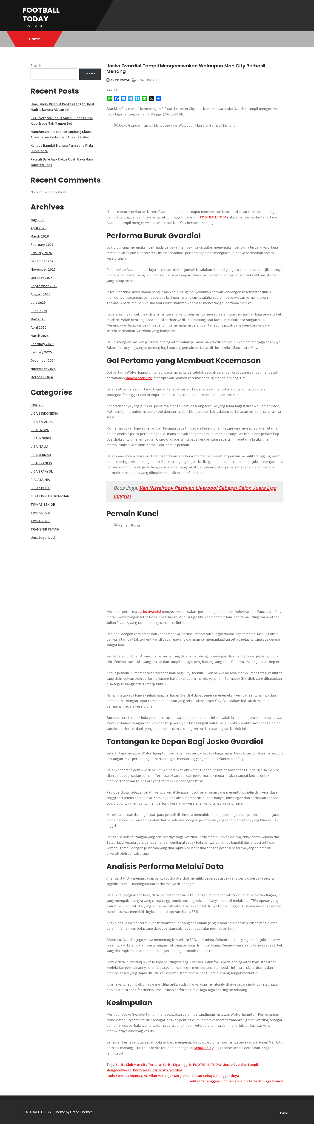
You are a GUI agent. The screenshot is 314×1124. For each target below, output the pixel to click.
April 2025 (38, 327)
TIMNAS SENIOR (43, 504)
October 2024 (42, 377)
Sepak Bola (202, 1047)
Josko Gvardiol (149, 611)
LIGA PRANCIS (41, 463)
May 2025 (38, 319)
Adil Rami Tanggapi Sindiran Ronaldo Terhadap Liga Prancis (236, 1081)
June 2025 (39, 310)
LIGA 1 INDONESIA (44, 413)
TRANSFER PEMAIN (45, 529)
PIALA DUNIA (40, 479)
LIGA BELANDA (42, 421)
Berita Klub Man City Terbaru (138, 1064)
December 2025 (43, 261)
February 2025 (42, 343)
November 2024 (43, 368)
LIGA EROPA (40, 429)
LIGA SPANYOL (42, 471)
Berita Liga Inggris (177, 1064)
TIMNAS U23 (40, 521)
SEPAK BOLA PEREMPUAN (50, 496)
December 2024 (43, 360)
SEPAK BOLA (40, 487)
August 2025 (41, 294)
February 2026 (42, 244)
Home (34, 39)
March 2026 (40, 236)
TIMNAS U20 (40, 512)
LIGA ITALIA (39, 446)
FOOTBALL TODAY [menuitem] (214, 217)
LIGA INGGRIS (147, 80)
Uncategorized (43, 537)
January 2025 (41, 352)
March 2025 (40, 335)
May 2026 (38, 219)
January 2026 (41, 252)
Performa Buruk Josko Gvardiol (157, 1070)
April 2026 (38, 228)
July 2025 (38, 302)
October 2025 (42, 277)
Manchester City (139, 378)
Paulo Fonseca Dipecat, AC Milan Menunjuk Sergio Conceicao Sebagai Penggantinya (172, 1075)
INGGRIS (37, 405)
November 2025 (43, 269)
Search (36, 65)
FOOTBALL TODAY (41, 14)
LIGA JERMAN (41, 454)
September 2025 (44, 286)
